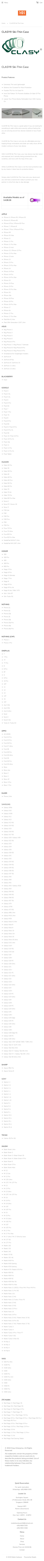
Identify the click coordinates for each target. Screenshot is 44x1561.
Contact (22, 1550)
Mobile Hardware (16, 1557)
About (22, 1539)
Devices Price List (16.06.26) (22, 1547)
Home (3, 23)
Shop (22, 1542)
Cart (40, 3)
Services (22, 1544)
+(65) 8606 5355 (25, 1489)
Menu (6, 3)
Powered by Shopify (30, 1557)
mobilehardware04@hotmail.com (22, 1523)
